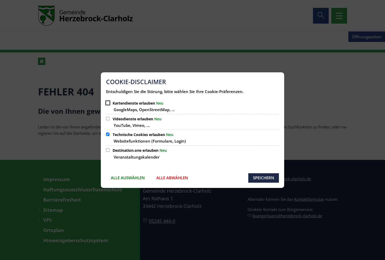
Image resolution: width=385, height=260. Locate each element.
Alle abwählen (172, 177)
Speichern (263, 177)
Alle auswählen (128, 177)
